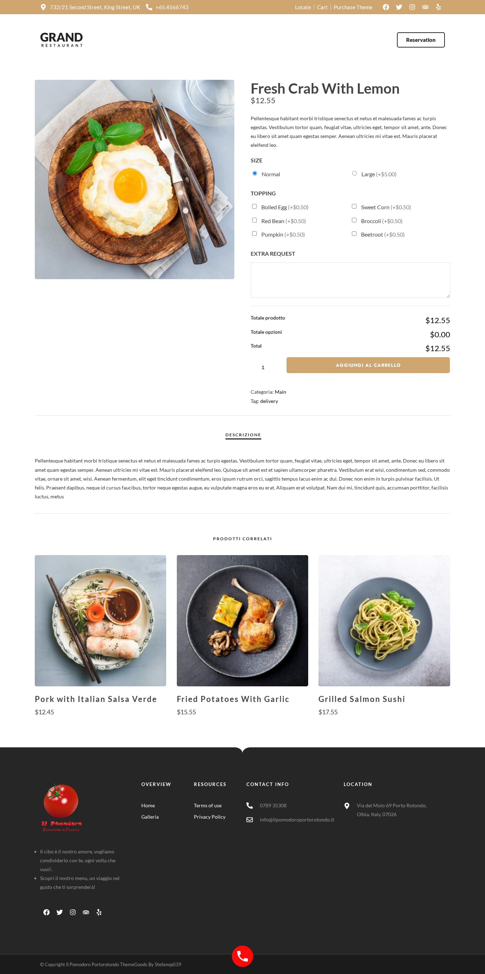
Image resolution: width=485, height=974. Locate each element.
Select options (100, 725)
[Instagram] (412, 7)
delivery (269, 401)
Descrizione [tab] (243, 434)
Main (280, 392)
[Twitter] (399, 7)
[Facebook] (386, 7)
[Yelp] (438, 7)
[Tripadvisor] (425, 7)
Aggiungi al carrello (368, 365)
